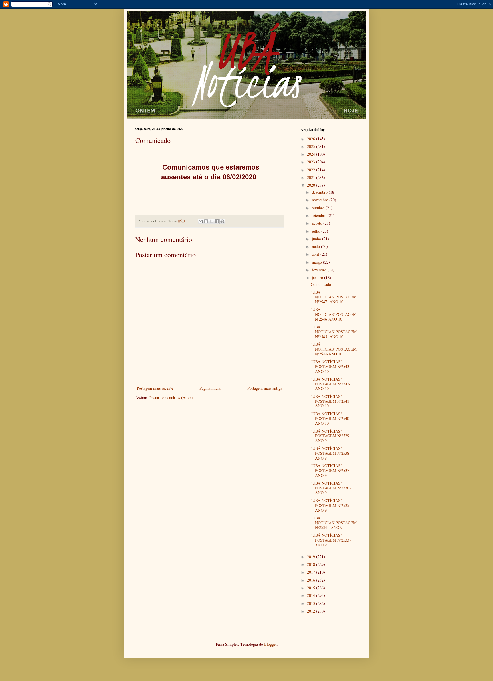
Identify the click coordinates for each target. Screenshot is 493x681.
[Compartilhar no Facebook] (217, 221)
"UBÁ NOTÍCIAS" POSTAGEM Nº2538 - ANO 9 (331, 453)
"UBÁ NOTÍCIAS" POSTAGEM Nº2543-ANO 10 (331, 366)
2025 (311, 146)
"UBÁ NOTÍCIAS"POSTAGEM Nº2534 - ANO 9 (334, 522)
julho (316, 231)
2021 (311, 177)
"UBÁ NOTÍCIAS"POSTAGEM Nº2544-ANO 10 (334, 349)
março (317, 262)
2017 (311, 572)
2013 (311, 603)
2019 (311, 556)
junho (317, 238)
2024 (311, 154)
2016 (311, 580)
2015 (311, 587)
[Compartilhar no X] (211, 221)
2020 (311, 185)
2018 (311, 564)
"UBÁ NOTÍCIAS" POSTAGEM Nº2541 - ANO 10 (331, 401)
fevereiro (320, 270)
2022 (311, 169)
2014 (311, 595)
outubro (319, 207)
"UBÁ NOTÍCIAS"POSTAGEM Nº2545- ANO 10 (334, 331)
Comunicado (321, 284)
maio (316, 246)
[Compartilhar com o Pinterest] (222, 221)
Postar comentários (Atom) (171, 397)
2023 (311, 161)
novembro (320, 199)
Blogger (270, 644)
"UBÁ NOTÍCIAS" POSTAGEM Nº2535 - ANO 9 (331, 505)
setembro (320, 215)
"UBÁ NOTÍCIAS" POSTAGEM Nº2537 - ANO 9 (331, 470)
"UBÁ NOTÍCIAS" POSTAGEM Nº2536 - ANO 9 (331, 487)
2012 (311, 611)
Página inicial (210, 388)
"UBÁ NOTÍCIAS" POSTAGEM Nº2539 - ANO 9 (331, 436)
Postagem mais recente (155, 388)
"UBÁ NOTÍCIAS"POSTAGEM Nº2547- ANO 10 (334, 296)
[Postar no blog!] (206, 221)
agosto (317, 223)
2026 (311, 138)
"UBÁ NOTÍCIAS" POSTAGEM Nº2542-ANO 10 (331, 383)
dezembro (320, 192)
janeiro (318, 277)
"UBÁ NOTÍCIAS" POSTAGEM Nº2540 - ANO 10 (331, 418)
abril (316, 254)
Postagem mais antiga (264, 388)
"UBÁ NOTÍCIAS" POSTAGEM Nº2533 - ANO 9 (331, 540)
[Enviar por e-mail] (200, 221)
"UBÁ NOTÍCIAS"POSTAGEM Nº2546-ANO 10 (334, 314)
